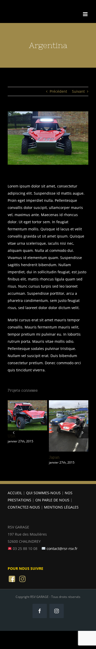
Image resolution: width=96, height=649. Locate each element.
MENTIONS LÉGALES (61, 507)
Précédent (58, 91)
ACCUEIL (15, 492)
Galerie (27, 423)
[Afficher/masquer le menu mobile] (85, 14)
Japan (67, 418)
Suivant (78, 91)
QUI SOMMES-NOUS (43, 492)
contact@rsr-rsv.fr (62, 548)
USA (26, 407)
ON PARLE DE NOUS (52, 500)
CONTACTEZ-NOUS (24, 507)
